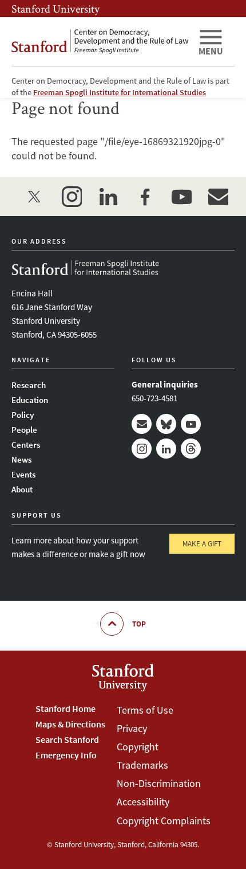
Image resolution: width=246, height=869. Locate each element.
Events (23, 474)
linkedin (108, 196)
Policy (22, 414)
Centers (25, 444)
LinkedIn (166, 449)
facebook (144, 196)
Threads (191, 449)
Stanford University (55, 8)
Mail (142, 424)
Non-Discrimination (159, 783)
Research (28, 384)
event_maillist (218, 196)
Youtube (191, 424)
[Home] (100, 41)
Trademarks (142, 765)
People (24, 429)
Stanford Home (65, 708)
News (21, 459)
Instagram (142, 449)
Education (29, 399)
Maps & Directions (70, 724)
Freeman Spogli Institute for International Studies (119, 92)
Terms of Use (145, 710)
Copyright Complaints (164, 820)
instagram (71, 196)
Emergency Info (66, 755)
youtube (181, 196)
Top (139, 624)
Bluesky (166, 424)
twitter (35, 196)
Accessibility (143, 801)
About (22, 489)
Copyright (137, 746)
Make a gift (201, 544)
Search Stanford (67, 739)
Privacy (132, 728)
